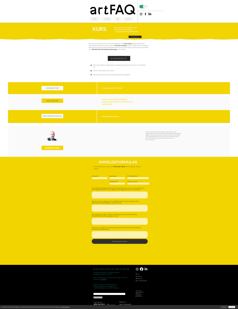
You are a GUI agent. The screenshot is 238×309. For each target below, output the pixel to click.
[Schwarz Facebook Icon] (145, 14)
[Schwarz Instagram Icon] (141, 14)
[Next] (91, 65)
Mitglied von (123, 302)
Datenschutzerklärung (65, 307)
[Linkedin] (146, 269)
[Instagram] (137, 269)
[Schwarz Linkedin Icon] (150, 14)
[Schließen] (236, 307)
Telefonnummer (132, 181)
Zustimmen (232, 307)
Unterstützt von (98, 302)
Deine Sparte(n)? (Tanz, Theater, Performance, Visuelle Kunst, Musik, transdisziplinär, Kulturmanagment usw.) (114, 215)
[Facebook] (141, 269)
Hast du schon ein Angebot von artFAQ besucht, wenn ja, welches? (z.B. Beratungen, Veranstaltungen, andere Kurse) (115, 202)
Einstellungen (224, 307)
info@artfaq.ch (139, 295)
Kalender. (104, 279)
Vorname (95, 176)
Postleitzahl (113, 181)
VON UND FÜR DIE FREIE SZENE (111, 269)
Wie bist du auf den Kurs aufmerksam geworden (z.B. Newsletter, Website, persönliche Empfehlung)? (116, 228)
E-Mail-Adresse (132, 176)
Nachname (113, 176)
